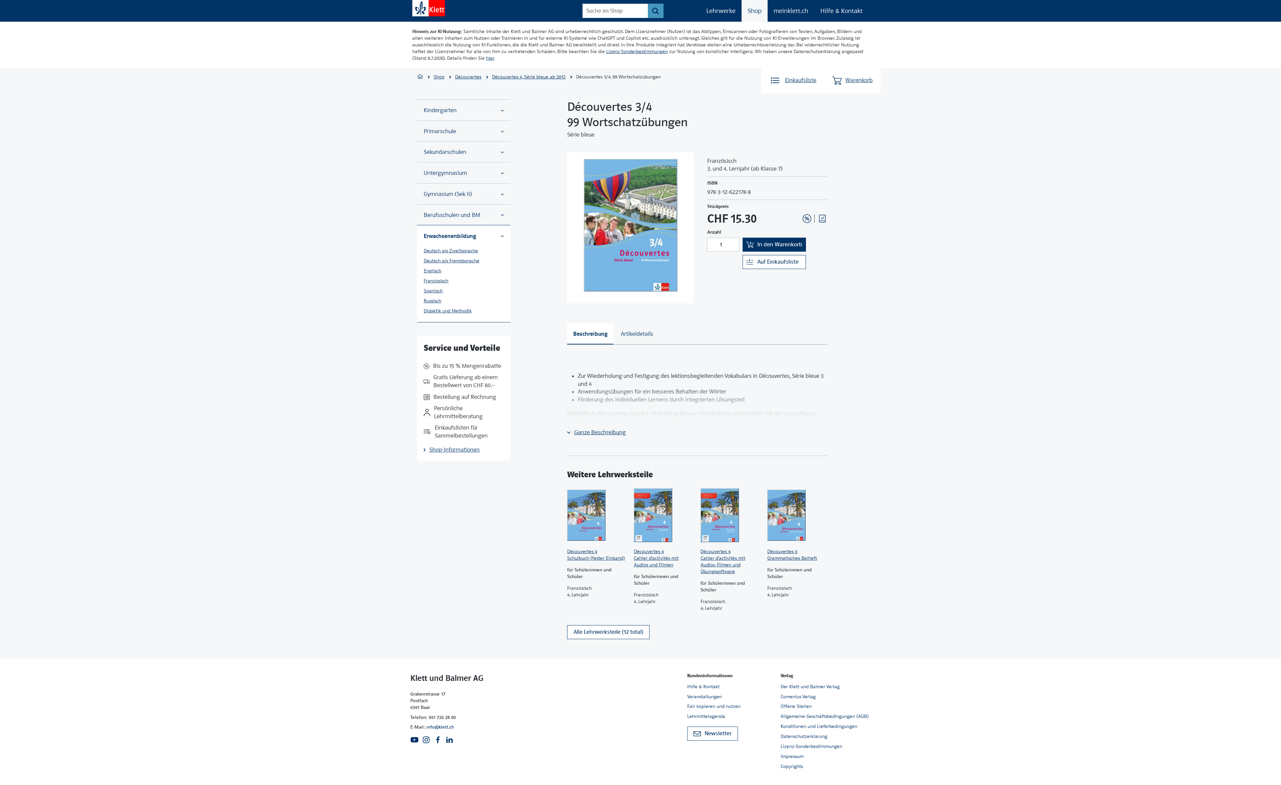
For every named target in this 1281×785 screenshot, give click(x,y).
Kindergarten (440, 110)
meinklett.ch (791, 11)
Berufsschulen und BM (452, 215)
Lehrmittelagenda (706, 716)
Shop (755, 11)
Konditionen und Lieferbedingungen (819, 726)
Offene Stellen (796, 706)
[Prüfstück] (822, 219)
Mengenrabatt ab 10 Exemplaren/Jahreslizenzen (797, 200)
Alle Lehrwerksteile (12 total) (608, 631)
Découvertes (468, 77)
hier (490, 58)
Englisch (432, 271)
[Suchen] (656, 11)
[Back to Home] (428, 8)
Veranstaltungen (704, 697)
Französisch (436, 281)
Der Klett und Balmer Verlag (810, 687)
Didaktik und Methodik (448, 311)
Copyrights (792, 766)
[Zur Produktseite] (597, 515)
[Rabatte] (807, 219)
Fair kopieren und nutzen (714, 706)
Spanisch (433, 291)
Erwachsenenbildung (450, 236)
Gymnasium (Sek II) (448, 194)
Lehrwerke (721, 11)
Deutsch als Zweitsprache (451, 251)
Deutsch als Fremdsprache (451, 261)
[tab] (590, 333)
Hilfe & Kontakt (841, 11)
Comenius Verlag (798, 697)
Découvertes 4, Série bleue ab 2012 (528, 77)
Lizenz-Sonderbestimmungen (637, 51)
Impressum (792, 756)
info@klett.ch (440, 727)
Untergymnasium (445, 173)
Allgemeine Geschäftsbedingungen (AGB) (825, 716)
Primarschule (440, 131)
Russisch (432, 301)
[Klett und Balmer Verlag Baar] (420, 77)
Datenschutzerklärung (804, 736)
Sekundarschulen (445, 152)
